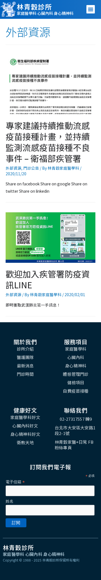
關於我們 (25, 342)
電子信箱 (15, 482)
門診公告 (31, 168)
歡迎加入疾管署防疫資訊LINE (48, 279)
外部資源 (13, 168)
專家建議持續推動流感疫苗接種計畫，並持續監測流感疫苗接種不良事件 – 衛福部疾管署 (48, 141)
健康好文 (25, 410)
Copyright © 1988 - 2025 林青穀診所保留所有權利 (41, 560)
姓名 (9, 501)
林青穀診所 (34, 6)
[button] (90, 9)
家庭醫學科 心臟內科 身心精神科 (45, 13)
